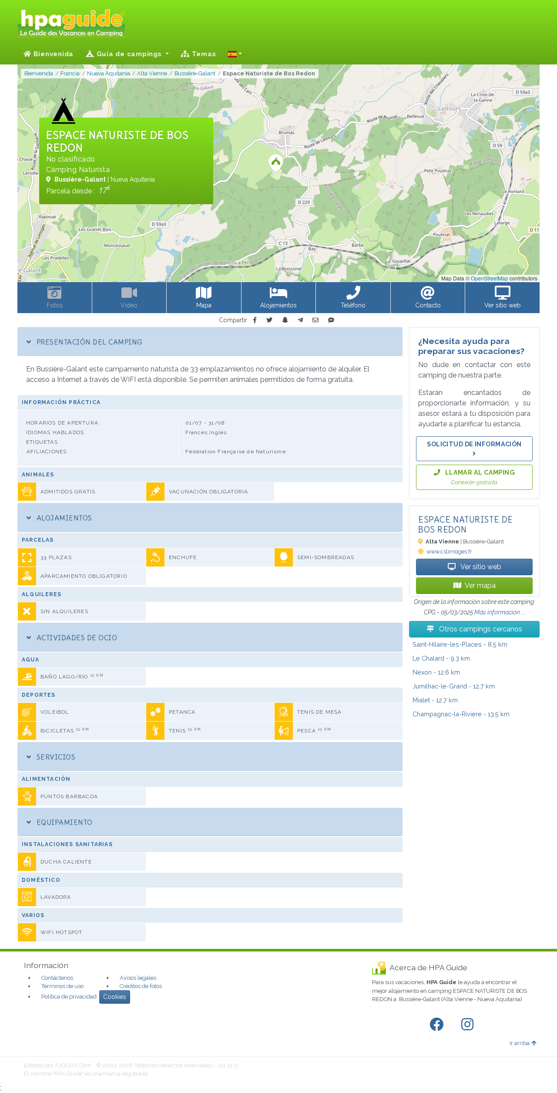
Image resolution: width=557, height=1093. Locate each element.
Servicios (54, 756)
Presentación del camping (88, 341)
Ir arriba (520, 1043)
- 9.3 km (441, 658)
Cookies (114, 996)
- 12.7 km (454, 686)
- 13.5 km (461, 714)
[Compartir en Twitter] (269, 320)
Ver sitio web (480, 567)
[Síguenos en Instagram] (469, 1024)
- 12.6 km (436, 672)
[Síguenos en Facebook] (438, 1024)
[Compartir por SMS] (331, 320)
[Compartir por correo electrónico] (315, 320)
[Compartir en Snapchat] (285, 320)
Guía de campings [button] (129, 54)
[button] (235, 54)
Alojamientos (63, 517)
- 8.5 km (460, 644)
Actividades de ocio (75, 637)
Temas (203, 54)
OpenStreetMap (489, 278)
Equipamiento (63, 822)
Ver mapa (480, 585)
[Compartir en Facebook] (255, 320)
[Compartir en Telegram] (300, 320)
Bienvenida (52, 54)
